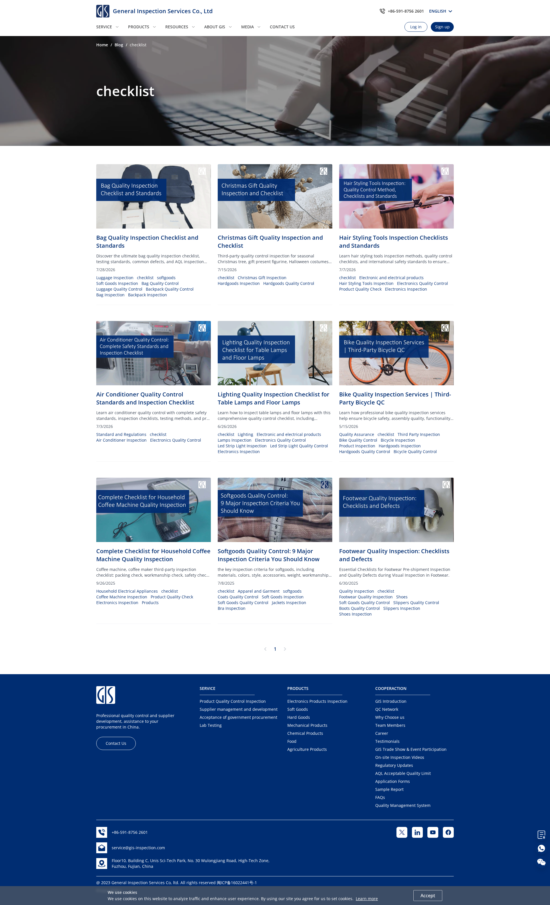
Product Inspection (357, 445)
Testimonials (387, 741)
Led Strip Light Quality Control (299, 445)
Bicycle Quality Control (415, 451)
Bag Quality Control (160, 283)
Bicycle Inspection (398, 440)
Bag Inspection (110, 294)
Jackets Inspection (289, 602)
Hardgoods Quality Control (288, 283)
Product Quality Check (360, 289)
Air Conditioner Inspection (121, 440)
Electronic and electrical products (391, 277)
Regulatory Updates (394, 765)
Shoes (402, 597)
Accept (428, 895)
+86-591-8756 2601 (406, 11)
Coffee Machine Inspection (121, 597)
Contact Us (116, 743)
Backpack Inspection (147, 294)
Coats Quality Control (238, 597)
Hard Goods (298, 717)
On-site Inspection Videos (399, 757)
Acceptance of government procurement (238, 717)
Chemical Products (305, 733)
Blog (119, 44)
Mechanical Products (307, 725)
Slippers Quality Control (416, 602)
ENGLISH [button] (438, 11)
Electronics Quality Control (422, 283)
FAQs (380, 797)
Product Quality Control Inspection (233, 701)
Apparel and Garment (259, 591)
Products (150, 602)
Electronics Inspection (406, 289)
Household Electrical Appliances (127, 591)
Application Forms (392, 781)
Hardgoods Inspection (239, 283)
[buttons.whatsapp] (541, 848)
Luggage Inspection (114, 277)
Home (102, 44)
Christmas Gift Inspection (262, 277)
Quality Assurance (356, 434)
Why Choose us (389, 717)
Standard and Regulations (121, 434)
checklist (145, 277)
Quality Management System (403, 805)
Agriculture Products (307, 749)
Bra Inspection (231, 608)
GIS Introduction (390, 701)
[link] (102, 45)
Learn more (367, 898)
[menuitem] (110, 27)
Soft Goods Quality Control (243, 602)
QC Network (386, 709)
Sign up (442, 26)
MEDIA (247, 26)
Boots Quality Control (359, 608)
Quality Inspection (356, 591)
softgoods (166, 277)
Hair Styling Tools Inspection (366, 283)
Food (291, 741)
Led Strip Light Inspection (242, 445)
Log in (416, 26)
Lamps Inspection (235, 440)
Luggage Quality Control (119, 289)
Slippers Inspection (401, 608)
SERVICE (104, 26)
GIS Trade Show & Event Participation (411, 749)
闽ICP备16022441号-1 (237, 882)
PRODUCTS (138, 26)
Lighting (245, 434)
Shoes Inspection (355, 614)
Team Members (390, 725)
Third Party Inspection (419, 434)
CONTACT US (282, 26)
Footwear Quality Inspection (366, 597)
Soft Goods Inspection (117, 283)
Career (381, 733)
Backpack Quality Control (170, 289)
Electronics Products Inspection (317, 701)
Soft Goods (297, 709)
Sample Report (389, 789)
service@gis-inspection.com (138, 847)
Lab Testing (211, 725)
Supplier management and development (239, 709)
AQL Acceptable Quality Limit (403, 773)
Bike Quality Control (358, 440)
